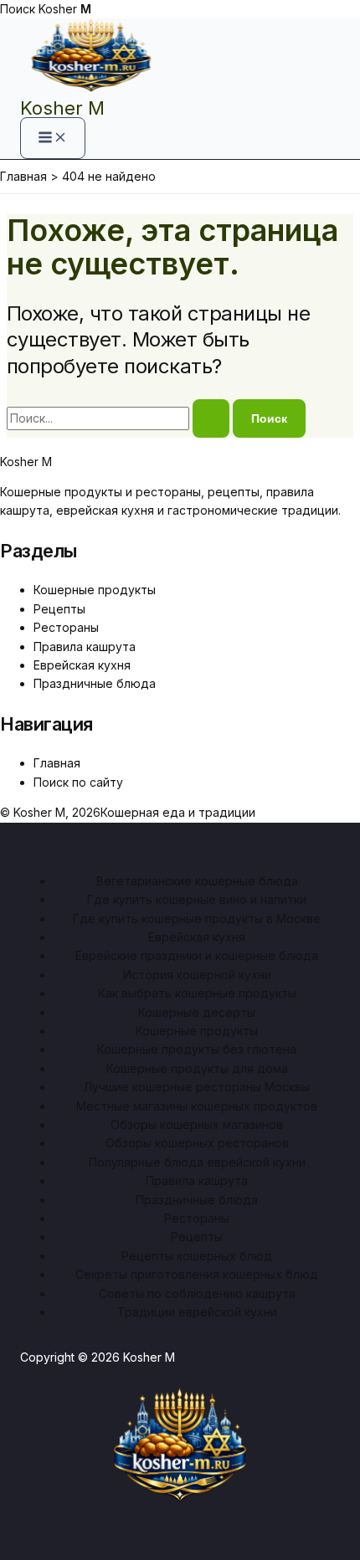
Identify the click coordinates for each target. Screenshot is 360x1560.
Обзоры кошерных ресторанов (197, 1143)
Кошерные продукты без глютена (196, 1049)
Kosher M (62, 108)
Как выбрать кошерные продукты (197, 993)
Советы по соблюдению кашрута (197, 1293)
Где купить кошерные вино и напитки (196, 899)
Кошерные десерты (196, 1012)
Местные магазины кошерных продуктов (196, 1106)
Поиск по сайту (78, 782)
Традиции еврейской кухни (197, 1312)
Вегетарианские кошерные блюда (197, 881)
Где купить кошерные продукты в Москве (197, 918)
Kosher (65, 9)
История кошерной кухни (197, 974)
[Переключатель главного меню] (52, 138)
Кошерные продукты (94, 589)
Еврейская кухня (82, 665)
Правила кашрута (84, 646)
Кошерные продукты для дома (197, 1068)
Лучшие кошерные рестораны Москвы (197, 1087)
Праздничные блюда (94, 683)
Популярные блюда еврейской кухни (197, 1162)
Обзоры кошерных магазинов (197, 1124)
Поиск (17, 9)
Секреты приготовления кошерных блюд (196, 1274)
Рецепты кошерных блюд (196, 1256)
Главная (56, 763)
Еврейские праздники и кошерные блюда (196, 955)
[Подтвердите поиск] (211, 418)
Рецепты (59, 609)
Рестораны (66, 627)
